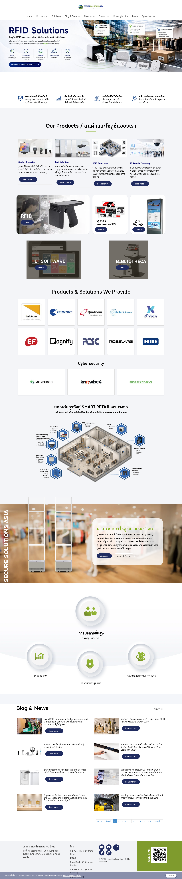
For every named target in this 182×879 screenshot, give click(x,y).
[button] (13, 56)
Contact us (104, 16)
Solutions (56, 16)
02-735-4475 (77, 851)
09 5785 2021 (77, 870)
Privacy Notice (120, 16)
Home (29, 16)
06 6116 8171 (77, 862)
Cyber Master (148, 16)
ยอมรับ (171, 875)
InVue (135, 16)
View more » (159, 709)
